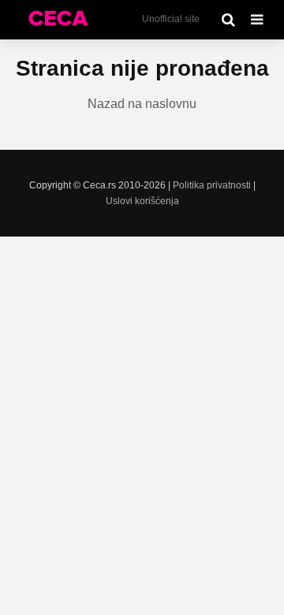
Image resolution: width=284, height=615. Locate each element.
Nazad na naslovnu (142, 103)
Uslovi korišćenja (142, 201)
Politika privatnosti (212, 185)
